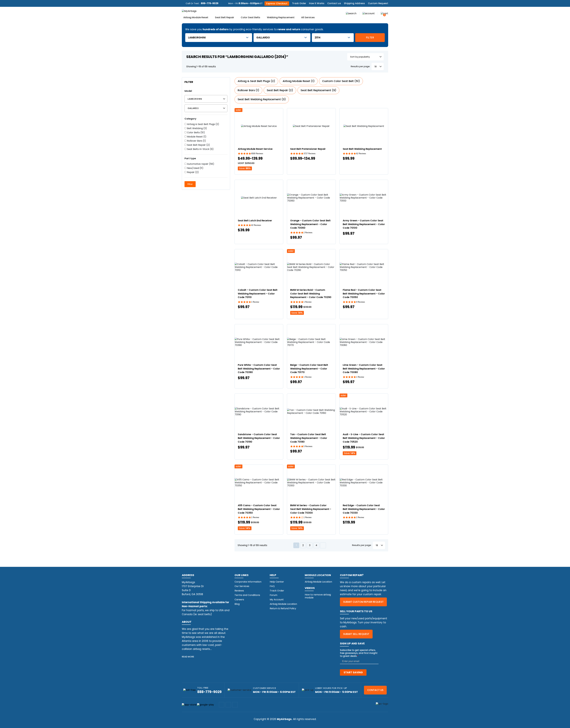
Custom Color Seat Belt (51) (341, 81)
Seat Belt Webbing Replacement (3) (262, 99)
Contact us (334, 3)
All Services (308, 17)
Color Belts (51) (195, 132)
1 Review (255, 302)
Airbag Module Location (283, 604)
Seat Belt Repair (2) (198, 145)
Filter (370, 37)
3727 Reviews (310, 153)
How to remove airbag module (318, 596)
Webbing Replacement (280, 17)
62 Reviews (361, 153)
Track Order (299, 3)
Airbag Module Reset (195, 17)
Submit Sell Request (356, 634)
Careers (239, 599)
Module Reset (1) (196, 136)
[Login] (368, 13)
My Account (277, 599)
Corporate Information (248, 581)
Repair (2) (192, 172)
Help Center (277, 581)
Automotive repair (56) (200, 164)
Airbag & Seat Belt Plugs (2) (202, 124)
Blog (237, 604)
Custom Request (378, 3)
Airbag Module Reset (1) (299, 81)
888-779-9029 (209, 3)
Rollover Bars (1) (196, 140)
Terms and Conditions (247, 595)
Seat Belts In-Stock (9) (200, 149)
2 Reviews (308, 232)
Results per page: (360, 66)
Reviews (239, 590)
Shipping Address (354, 3)
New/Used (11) (194, 168)
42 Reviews (256, 225)
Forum (273, 595)
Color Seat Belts (250, 17)
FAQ (272, 586)
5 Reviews (308, 446)
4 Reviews (360, 302)
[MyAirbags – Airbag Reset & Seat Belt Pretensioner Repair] (189, 11)
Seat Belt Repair (224, 17)
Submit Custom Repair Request (363, 602)
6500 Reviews (257, 153)
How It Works (316, 3)
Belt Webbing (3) (196, 128)
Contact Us (375, 690)
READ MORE (188, 656)
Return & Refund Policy (283, 608)
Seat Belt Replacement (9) (318, 90)
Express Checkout (276, 3)
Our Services (242, 586)
